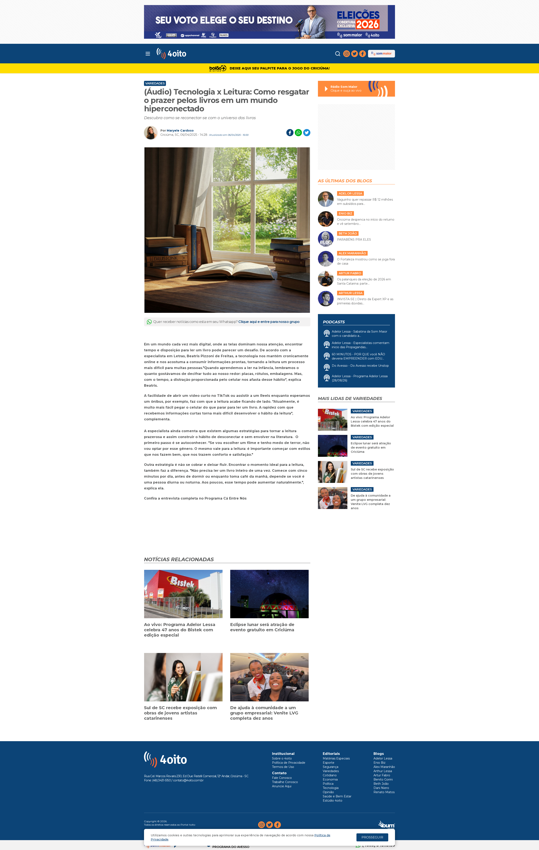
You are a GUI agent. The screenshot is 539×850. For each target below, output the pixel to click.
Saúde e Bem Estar (337, 796)
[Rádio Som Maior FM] (381, 53)
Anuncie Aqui (281, 786)
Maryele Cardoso (180, 130)
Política (328, 784)
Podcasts (334, 322)
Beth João (381, 784)
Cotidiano (330, 775)
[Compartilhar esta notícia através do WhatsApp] (298, 132)
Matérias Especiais (336, 758)
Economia (330, 779)
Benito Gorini (383, 779)
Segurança (330, 767)
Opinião (328, 792)
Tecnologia (331, 788)
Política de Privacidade (288, 763)
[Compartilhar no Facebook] (290, 132)
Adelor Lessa (383, 758)
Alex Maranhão (384, 767)
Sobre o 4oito (282, 758)
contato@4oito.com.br (188, 780)
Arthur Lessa (383, 771)
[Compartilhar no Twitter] (306, 132)
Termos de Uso (283, 767)
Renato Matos (384, 792)
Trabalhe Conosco (285, 782)
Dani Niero (381, 788)
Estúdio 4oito (332, 800)
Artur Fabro (382, 775)
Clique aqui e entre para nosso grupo (269, 322)
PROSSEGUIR (372, 837)
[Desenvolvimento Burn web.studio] (386, 825)
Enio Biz (380, 763)
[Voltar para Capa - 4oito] (190, 53)
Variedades (155, 83)
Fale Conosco (282, 778)
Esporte (328, 763)
